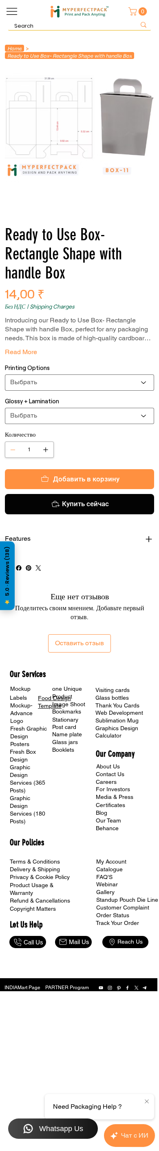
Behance (107, 828)
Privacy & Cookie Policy (40, 877)
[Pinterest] (28, 568)
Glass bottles (112, 697)
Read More (21, 352)
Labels (18, 697)
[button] (138, 11)
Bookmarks (66, 711)
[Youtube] (100, 987)
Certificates (110, 805)
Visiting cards (112, 690)
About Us (108, 766)
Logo (16, 721)
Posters (19, 744)
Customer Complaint (122, 907)
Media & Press (114, 797)
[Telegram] (144, 987)
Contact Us (110, 774)
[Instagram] (109, 987)
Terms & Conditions (35, 861)
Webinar (107, 884)
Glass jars (65, 742)
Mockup (20, 688)
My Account (111, 861)
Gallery (105, 892)
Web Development (119, 712)
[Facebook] (19, 568)
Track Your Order (117, 923)
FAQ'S (104, 877)
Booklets (63, 749)
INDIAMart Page (22, 987)
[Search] (143, 24)
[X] (136, 987)
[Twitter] (38, 568)
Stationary (65, 719)
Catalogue (109, 869)
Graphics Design (116, 728)
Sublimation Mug (117, 720)
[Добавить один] (46, 450)
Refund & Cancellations (40, 900)
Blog (101, 812)
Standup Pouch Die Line (127, 899)
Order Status (112, 915)
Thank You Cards (117, 705)
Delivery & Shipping (35, 869)
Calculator (108, 735)
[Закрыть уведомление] (147, 1101)
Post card (64, 727)
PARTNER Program (67, 987)
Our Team (108, 820)
